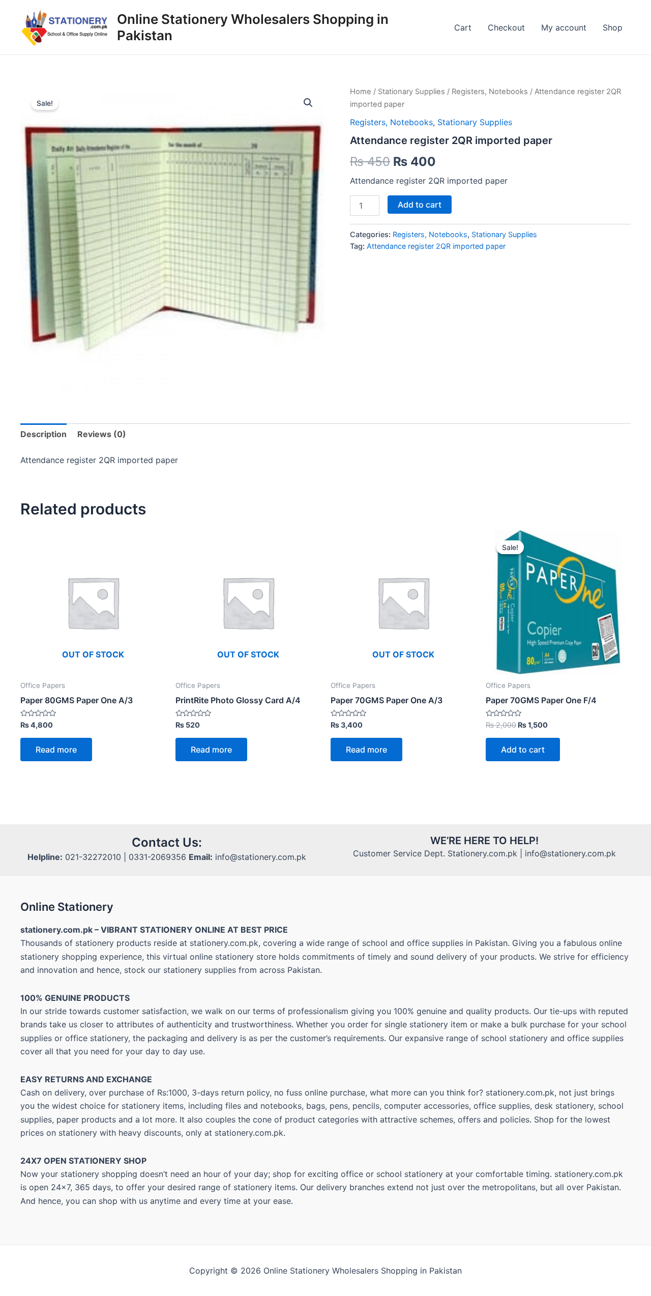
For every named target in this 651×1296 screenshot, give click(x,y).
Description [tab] (43, 434)
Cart (462, 27)
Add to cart (419, 204)
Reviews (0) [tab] (101, 434)
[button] (308, 103)
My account (563, 27)
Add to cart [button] (523, 749)
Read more (56, 749)
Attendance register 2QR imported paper (436, 246)
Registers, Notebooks (490, 91)
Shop (613, 27)
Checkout (506, 27)
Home (360, 91)
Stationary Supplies (411, 91)
